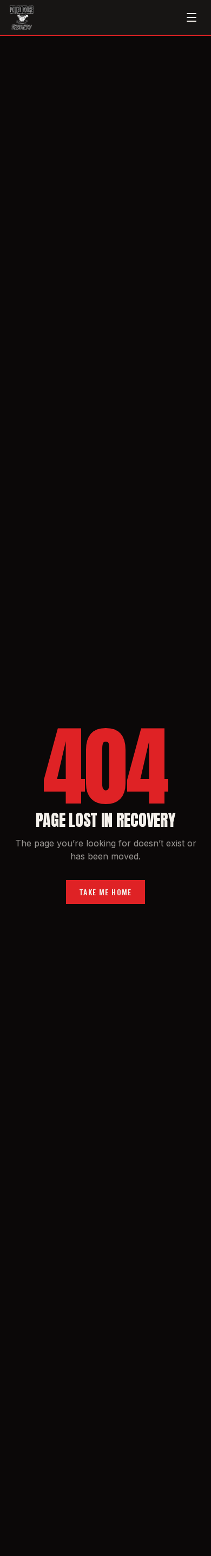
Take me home (105, 891)
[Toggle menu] (191, 17)
